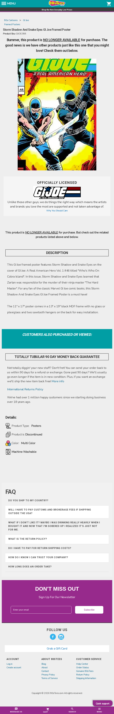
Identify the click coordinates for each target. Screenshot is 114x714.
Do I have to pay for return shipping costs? (39, 548)
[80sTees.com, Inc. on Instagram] (61, 636)
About (44, 667)
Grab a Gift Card (57, 649)
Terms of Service (49, 678)
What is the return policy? (27, 538)
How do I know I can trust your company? (38, 557)
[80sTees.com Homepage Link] (57, 5)
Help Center (82, 664)
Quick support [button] (102, 703)
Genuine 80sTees (84, 671)
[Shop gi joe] (57, 198)
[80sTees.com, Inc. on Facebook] (52, 636)
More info (58, 381)
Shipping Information (86, 678)
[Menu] (3, 4)
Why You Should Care (57, 210)
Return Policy (82, 674)
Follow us (57, 630)
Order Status (82, 667)
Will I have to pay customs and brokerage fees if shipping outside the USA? (49, 511)
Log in (9, 664)
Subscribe (89, 610)
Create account (14, 667)
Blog (43, 664)
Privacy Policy (48, 674)
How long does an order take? (30, 566)
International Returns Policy (25, 389)
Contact (45, 671)
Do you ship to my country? (28, 500)
